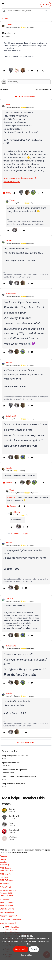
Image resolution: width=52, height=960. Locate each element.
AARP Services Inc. (7, 903)
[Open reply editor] (26, 82)
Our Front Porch (8, 773)
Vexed (8, 105)
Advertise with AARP (7, 891)
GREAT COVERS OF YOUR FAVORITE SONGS (19, 777)
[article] (26, 150)
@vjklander (11, 497)
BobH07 (12, 809)
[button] (2, 5)
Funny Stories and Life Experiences (14, 770)
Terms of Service (11, 930)
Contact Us (4, 878)
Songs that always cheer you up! (14, 784)
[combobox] (26, 10)
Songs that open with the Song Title (15, 756)
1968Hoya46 (14, 837)
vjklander (9, 468)
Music (6, 18)
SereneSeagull (14, 830)
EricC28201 (10, 598)
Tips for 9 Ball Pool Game (11, 763)
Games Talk (6, 766)
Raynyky (9, 24)
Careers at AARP (6, 893)
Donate (3, 859)
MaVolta (12, 200)
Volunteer (3, 862)
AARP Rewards (5, 868)
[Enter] (4, 10)
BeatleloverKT (11, 294)
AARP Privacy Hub (12, 927)
